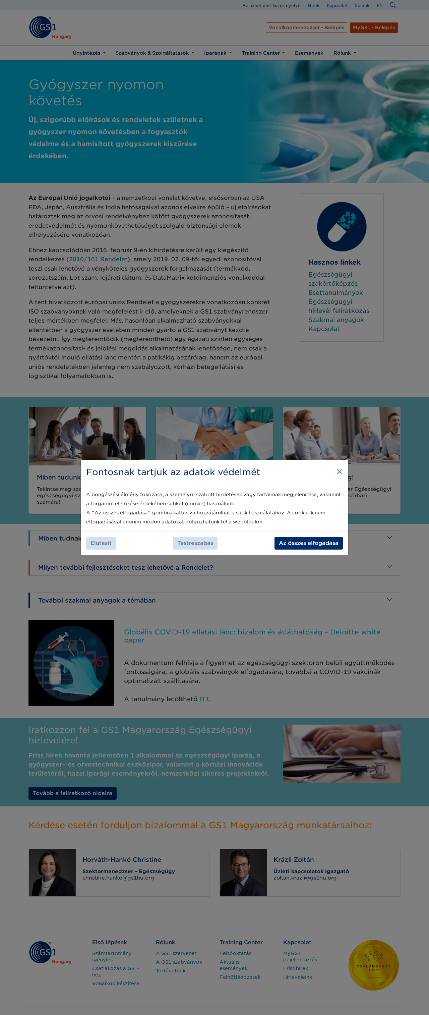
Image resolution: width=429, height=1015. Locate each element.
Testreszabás (195, 543)
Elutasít (101, 543)
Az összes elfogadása (309, 543)
